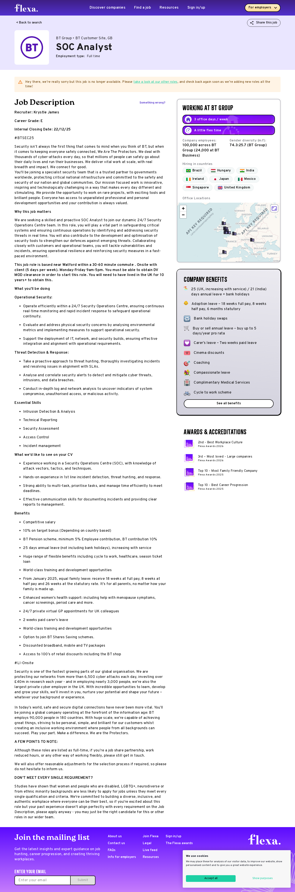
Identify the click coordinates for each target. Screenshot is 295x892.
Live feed (150, 850)
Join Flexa (151, 836)
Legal (147, 843)
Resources (169, 7)
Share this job (266, 23)
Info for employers (122, 857)
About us (115, 836)
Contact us (116, 843)
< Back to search (29, 23)
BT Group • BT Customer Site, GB (84, 38)
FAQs (111, 850)
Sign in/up (196, 7)
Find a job (142, 7)
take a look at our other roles (155, 82)
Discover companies (107, 7)
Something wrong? (152, 103)
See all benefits (229, 403)
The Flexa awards (179, 843)
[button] (228, 232)
